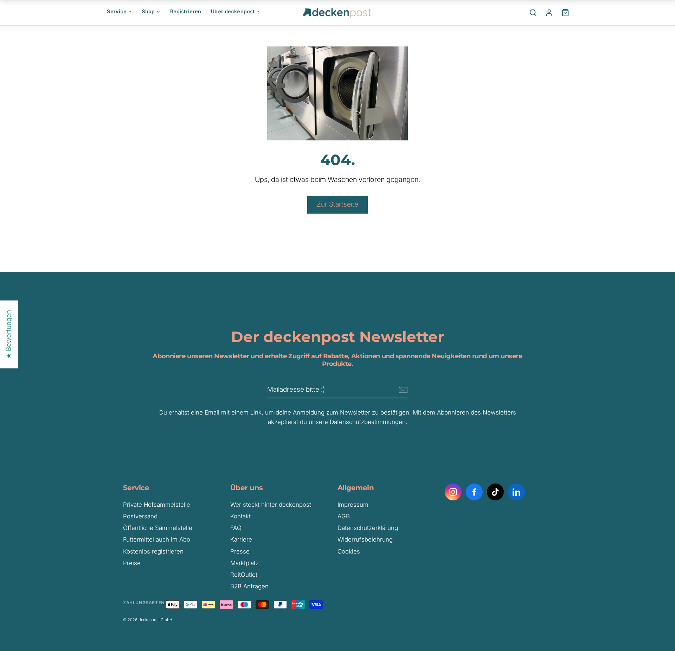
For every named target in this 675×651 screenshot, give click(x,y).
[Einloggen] (549, 13)
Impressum (353, 504)
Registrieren (185, 11)
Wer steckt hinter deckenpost (270, 504)
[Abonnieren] (402, 389)
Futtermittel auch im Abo (156, 539)
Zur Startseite (337, 204)
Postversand (140, 516)
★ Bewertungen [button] (9, 334)
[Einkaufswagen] (565, 13)
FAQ (236, 527)
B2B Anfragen (249, 586)
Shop (148, 11)
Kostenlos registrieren (153, 551)
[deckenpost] (337, 12)
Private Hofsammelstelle (156, 504)
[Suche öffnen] (533, 13)
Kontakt (240, 516)
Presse (240, 551)
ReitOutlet (243, 574)
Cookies (349, 551)
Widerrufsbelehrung (365, 539)
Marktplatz (244, 563)
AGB (344, 516)
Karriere (241, 539)
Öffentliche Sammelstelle (157, 527)
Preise (132, 563)
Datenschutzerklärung (368, 527)
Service (117, 11)
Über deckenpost (233, 11)
